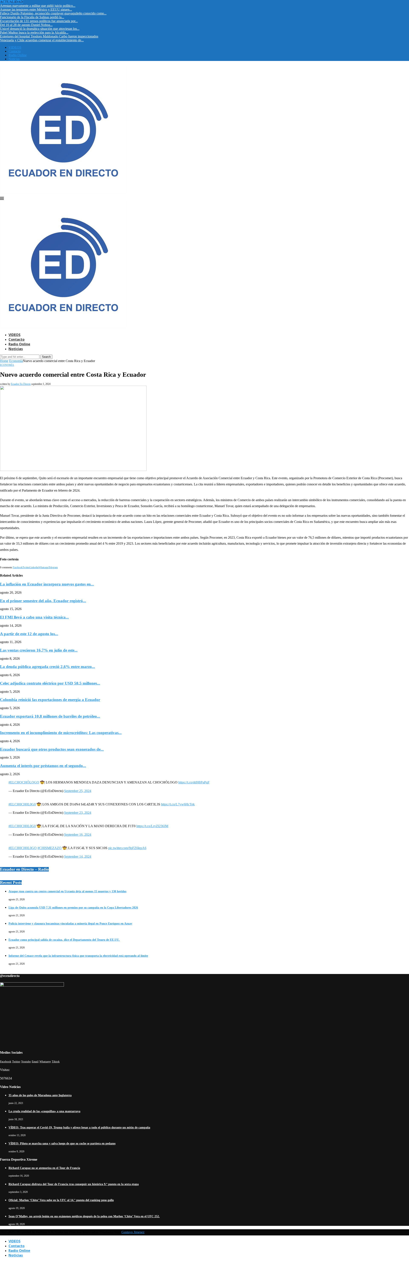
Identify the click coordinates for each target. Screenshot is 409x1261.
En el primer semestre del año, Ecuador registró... (43, 601)
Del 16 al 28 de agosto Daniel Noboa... (26, 25)
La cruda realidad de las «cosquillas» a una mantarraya (44, 1111)
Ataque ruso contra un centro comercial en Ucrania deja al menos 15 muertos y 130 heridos (67, 891)
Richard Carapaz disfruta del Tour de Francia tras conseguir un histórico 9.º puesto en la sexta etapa (74, 1184)
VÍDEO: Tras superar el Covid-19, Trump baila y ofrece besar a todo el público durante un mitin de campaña (79, 1127)
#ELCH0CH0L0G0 (22, 804)
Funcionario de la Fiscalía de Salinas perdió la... (32, 17)
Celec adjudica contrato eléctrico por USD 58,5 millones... (50, 683)
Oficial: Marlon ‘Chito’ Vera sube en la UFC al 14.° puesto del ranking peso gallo (61, 1200)
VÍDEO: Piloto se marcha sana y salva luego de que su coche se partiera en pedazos (62, 1143)
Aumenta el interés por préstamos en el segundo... (43, 765)
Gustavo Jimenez (132, 1232)
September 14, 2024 (77, 856)
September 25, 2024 (77, 791)
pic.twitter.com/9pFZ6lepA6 (127, 848)
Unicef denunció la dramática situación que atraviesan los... (39, 28)
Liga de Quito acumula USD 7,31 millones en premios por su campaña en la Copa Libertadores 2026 (73, 907)
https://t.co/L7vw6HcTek (178, 804)
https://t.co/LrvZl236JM (152, 826)
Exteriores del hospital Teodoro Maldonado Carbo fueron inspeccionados (49, 36)
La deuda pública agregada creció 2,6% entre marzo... (47, 666)
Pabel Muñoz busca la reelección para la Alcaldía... (34, 32)
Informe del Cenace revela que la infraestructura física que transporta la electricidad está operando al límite (78, 955)
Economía (16, 361)
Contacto (15, 51)
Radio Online (18, 55)
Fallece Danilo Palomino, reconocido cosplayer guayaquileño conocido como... (53, 13)
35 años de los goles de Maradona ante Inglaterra (40, 1095)
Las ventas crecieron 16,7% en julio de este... (39, 650)
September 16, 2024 (77, 834)
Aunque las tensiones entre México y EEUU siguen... (36, 9)
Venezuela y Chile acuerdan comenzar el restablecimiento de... (42, 40)
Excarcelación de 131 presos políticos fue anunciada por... (39, 21)
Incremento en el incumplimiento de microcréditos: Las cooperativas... (61, 732)
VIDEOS (15, 47)
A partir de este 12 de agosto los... (29, 634)
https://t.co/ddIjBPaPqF (194, 782)
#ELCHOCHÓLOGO (24, 782)
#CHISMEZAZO (49, 848)
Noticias (14, 59)
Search (46, 356)
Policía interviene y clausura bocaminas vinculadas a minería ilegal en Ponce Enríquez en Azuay (70, 923)
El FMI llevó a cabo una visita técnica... (34, 617)
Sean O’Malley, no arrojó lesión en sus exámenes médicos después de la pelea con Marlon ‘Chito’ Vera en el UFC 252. (84, 1216)
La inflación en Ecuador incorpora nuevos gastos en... (47, 584)
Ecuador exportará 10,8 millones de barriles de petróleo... (50, 716)
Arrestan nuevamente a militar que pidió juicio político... (37, 5)
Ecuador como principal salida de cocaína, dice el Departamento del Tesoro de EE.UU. (64, 939)
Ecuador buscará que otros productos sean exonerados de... (52, 749)
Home (4, 361)
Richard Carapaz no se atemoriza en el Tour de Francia (44, 1168)
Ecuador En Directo (21, 383)
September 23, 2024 (77, 812)
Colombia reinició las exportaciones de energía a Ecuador (50, 699)
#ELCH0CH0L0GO (23, 848)
